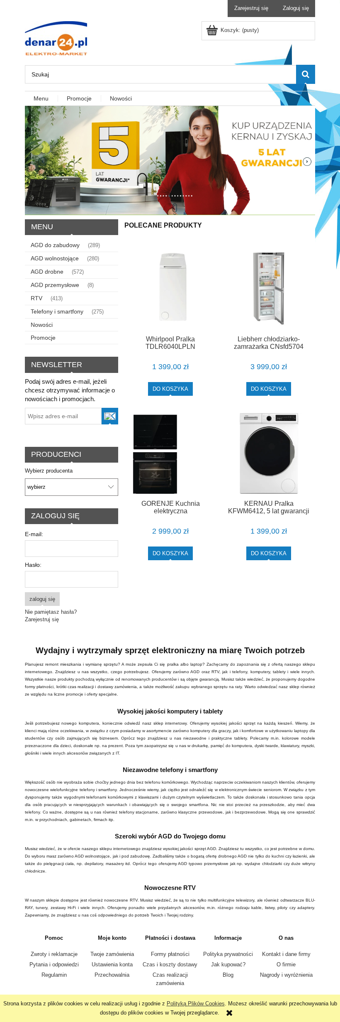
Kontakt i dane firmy (286, 954)
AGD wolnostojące (55, 258)
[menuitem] (41, 98)
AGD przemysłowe (55, 285)
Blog (228, 975)
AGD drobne (47, 271)
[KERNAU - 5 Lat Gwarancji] (170, 160)
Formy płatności (170, 954)
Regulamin (54, 975)
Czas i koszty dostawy (170, 964)
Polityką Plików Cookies (196, 1003)
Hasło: (33, 564)
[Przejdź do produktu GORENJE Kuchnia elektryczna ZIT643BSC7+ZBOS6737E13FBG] (170, 453)
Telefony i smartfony (57, 311)
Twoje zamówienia (112, 954)
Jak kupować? (228, 964)
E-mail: (34, 534)
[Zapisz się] (110, 416)
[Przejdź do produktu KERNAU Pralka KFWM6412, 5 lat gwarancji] (268, 453)
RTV (36, 298)
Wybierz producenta (49, 471)
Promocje (43, 337)
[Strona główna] (56, 37)
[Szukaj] (305, 74)
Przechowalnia (112, 975)
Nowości (42, 324)
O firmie (286, 964)
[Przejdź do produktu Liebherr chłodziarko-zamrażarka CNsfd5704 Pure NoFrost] (268, 288)
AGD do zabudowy (55, 245)
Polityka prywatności (228, 954)
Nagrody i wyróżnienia (286, 975)
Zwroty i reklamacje (54, 954)
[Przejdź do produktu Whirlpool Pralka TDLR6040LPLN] (170, 288)
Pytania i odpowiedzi (54, 964)
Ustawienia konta (112, 964)
